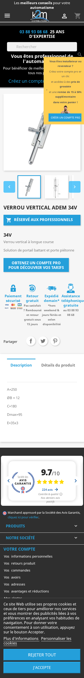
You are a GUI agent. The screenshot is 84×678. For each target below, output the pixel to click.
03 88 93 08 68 (34, 31)
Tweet (43, 341)
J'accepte (42, 667)
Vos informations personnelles (28, 556)
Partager (30, 341)
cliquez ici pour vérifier (23, 517)
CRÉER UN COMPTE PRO (65, 117)
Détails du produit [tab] (58, 365)
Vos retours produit (19, 563)
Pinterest (55, 341)
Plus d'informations (21, 638)
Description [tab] (21, 365)
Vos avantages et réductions (26, 591)
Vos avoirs (12, 577)
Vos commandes (17, 570)
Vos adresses (14, 584)
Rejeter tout (42, 655)
